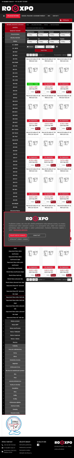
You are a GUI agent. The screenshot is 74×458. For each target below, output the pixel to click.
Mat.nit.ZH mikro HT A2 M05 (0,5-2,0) (33, 170)
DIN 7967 (15, 136)
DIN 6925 (15, 115)
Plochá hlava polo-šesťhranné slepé (15, 247)
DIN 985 (15, 200)
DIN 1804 (15, 55)
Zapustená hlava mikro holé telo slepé (15, 302)
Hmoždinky (15, 388)
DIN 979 (15, 182)
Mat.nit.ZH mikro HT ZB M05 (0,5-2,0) (33, 97)
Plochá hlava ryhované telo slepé (15, 282)
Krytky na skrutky (15, 385)
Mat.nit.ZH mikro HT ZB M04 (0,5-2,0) (64, 60)
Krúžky (15, 399)
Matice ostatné (15, 321)
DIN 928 (15, 161)
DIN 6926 (15, 119)
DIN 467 (15, 87)
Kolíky (15, 395)
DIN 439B (15, 80)
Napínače (15, 363)
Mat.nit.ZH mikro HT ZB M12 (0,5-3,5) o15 (49, 133)
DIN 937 (15, 179)
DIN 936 (15, 175)
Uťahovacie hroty (15, 367)
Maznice (15, 342)
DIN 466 (15, 84)
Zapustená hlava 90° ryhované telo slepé (15, 292)
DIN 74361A (15, 129)
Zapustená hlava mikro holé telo (15, 297)
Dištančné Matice (15, 211)
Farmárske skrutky (15, 360)
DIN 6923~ (15, 112)
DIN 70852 (15, 126)
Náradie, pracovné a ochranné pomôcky (15, 26)
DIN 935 (15, 172)
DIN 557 (15, 94)
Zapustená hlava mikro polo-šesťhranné (15, 264)
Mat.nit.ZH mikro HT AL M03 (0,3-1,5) (49, 207)
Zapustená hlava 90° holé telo (15, 317)
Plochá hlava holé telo (15, 275)
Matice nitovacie (55, 25)
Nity (15, 374)
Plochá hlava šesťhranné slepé (15, 272)
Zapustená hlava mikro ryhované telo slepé (15, 313)
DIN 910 (15, 154)
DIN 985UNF (15, 204)
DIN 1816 (15, 59)
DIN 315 (15, 66)
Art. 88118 (15, 48)
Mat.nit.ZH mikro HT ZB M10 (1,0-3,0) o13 (33, 133)
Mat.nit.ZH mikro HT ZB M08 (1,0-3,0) (49, 97)
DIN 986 (15, 207)
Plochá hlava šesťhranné (15, 268)
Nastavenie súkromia (20, 230)
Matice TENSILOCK (15, 332)
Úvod (27, 25)
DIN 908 (15, 147)
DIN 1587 (15, 52)
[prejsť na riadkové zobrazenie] (57, 46)
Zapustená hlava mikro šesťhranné (15, 252)
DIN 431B (15, 76)
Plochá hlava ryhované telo (15, 279)
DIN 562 (15, 98)
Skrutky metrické (15, 38)
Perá (15, 378)
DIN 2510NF (15, 62)
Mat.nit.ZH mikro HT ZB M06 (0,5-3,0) (33, 60)
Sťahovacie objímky (15, 402)
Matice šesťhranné (15, 328)
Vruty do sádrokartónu (15, 349)
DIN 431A (15, 73)
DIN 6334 (15, 101)
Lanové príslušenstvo (15, 381)
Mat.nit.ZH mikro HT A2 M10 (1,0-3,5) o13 (33, 207)
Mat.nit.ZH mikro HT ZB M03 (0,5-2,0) (49, 60)
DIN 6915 (15, 105)
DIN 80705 (15, 140)
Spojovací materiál (15, 31)
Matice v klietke (15, 339)
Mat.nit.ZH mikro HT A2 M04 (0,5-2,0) (64, 133)
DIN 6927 (15, 122)
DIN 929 (15, 165)
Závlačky (15, 409)
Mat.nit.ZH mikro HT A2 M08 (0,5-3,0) (64, 170)
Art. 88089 (15, 45)
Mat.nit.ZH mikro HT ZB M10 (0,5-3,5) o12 (64, 97)
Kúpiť (38, 92)
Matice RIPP (15, 325)
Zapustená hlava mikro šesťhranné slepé (15, 258)
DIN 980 (15, 186)
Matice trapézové (15, 335)
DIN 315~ (15, 69)
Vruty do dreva (15, 34)
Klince (15, 356)
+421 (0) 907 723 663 (21, 2)
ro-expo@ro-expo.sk (8, 2)
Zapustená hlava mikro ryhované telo (15, 307)
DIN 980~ (15, 189)
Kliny (15, 392)
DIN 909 (15, 151)
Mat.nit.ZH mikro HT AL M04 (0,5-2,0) (64, 207)
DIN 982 (15, 196)
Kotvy (15, 353)
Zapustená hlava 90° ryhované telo (15, 287)
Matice (15, 41)
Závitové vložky (15, 406)
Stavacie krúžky (15, 413)
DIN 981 (15, 193)
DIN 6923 (15, 108)
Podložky (15, 346)
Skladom (31, 47)
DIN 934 (15, 168)
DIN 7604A (15, 133)
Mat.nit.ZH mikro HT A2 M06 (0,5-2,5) (49, 170)
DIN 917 (15, 158)
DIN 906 (15, 144)
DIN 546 (15, 91)
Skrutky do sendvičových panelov (15, 370)
